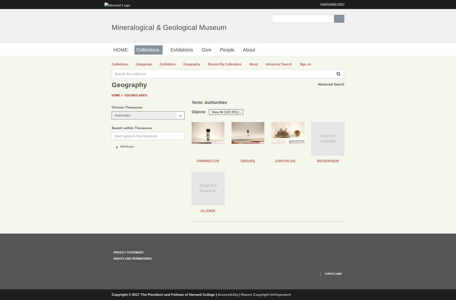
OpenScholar (307, 274)
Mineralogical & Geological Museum (169, 27)
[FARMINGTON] (208, 138)
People (227, 49)
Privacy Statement (129, 252)
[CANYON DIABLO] (287, 138)
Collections (147, 49)
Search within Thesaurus (132, 128)
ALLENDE (207, 211)
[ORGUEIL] (248, 138)
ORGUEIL (248, 161)
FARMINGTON (208, 161)
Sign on (305, 64)
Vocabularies (135, 95)
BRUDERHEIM (328, 161)
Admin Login (333, 273)
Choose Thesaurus (127, 107)
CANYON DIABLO (288, 161)
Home (116, 95)
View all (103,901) (226, 112)
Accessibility (228, 294)
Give (206, 49)
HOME (121, 49)
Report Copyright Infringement (266, 294)
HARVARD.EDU (332, 4)
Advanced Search (331, 84)
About (249, 49)
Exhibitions (182, 49)
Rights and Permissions (133, 258)
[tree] (148, 147)
